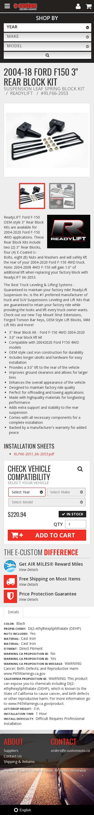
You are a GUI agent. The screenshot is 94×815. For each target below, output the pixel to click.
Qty (58, 524)
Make (13, 36)
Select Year (21, 492)
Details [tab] (13, 611)
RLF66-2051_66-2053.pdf (34, 454)
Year (12, 27)
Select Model (22, 502)
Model (14, 46)
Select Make (60, 492)
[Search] (47, 55)
